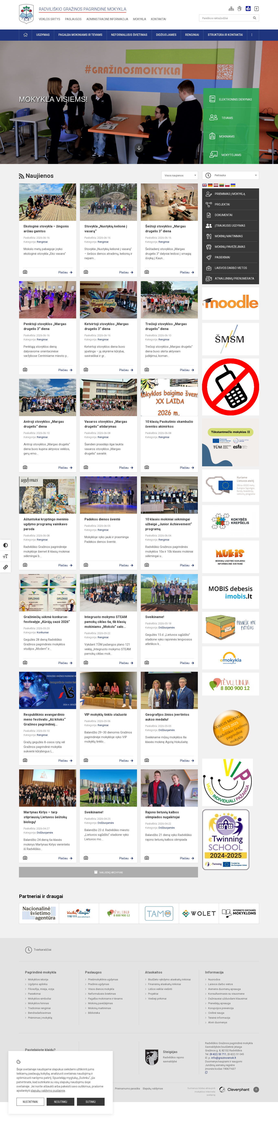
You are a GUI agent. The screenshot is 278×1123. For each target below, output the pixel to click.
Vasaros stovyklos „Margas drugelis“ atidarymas (105, 424)
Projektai (222, 204)
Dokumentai (223, 215)
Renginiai (42, 241)
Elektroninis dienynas (235, 99)
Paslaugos (73, 19)
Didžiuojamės (167, 627)
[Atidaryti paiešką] (254, 17)
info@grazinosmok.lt (223, 1057)
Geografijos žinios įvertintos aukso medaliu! (167, 717)
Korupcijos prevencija (221, 1008)
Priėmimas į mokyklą (230, 194)
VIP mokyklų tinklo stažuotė (105, 715)
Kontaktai (158, 19)
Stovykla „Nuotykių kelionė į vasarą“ (105, 228)
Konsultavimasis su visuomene (226, 993)
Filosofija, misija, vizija (41, 989)
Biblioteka (94, 1012)
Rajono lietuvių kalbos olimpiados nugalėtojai (162, 814)
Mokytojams (231, 155)
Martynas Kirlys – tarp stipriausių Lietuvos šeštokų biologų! (45, 817)
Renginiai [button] (192, 34)
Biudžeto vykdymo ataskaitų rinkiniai (169, 979)
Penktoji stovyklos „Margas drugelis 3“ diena (45, 326)
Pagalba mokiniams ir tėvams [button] (80, 34)
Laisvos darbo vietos (231, 268)
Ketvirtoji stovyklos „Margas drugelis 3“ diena (106, 326)
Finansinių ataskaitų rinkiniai (164, 984)
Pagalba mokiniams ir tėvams (105, 998)
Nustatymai (30, 1101)
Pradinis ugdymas (98, 984)
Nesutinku (60, 1101)
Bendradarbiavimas (39, 1012)
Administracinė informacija (107, 19)
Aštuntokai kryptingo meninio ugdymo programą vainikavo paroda (46, 524)
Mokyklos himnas (38, 1003)
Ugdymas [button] (43, 34)
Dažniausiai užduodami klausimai (227, 998)
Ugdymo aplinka (37, 984)
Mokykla (139, 19)
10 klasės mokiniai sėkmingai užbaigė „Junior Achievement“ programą (168, 524)
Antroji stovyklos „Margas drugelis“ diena (44, 424)
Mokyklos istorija (38, 979)
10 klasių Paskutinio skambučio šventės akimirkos (169, 424)
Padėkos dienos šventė (102, 519)
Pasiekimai (222, 257)
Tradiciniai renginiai (39, 1008)
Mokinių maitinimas (229, 236)
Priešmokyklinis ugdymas (103, 979)
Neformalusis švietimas (102, 993)
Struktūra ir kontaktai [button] (225, 34)
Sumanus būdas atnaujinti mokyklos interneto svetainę (201, 1091)
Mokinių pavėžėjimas (230, 246)
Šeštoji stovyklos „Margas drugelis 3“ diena (165, 228)
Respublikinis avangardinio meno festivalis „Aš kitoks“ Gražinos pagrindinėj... (45, 719)
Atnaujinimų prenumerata (234, 278)
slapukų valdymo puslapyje (48, 1090)
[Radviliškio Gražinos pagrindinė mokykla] (28, 14)
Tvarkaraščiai (42, 949)
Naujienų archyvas (111, 872)
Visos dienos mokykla (101, 989)
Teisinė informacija (219, 1017)
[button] (231, 8)
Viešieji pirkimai (157, 998)
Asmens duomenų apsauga (224, 989)
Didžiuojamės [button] (166, 34)
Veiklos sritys (49, 19)
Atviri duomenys (217, 1022)
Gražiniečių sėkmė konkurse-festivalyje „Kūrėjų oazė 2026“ (47, 619)
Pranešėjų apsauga (219, 1003)
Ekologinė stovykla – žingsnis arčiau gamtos (46, 228)
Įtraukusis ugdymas (230, 225)
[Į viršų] (256, 1089)
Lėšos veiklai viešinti (160, 989)
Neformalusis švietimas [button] (129, 34)
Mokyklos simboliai (39, 998)
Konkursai (43, 632)
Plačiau (63, 272)
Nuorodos (214, 979)
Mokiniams (227, 136)
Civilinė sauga (216, 1012)
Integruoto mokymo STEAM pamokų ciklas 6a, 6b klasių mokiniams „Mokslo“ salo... (105, 622)
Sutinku (91, 1101)
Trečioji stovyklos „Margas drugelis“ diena (166, 326)
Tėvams (227, 118)
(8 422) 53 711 (218, 1054)
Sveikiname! (154, 617)
